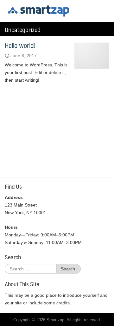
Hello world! (20, 45)
